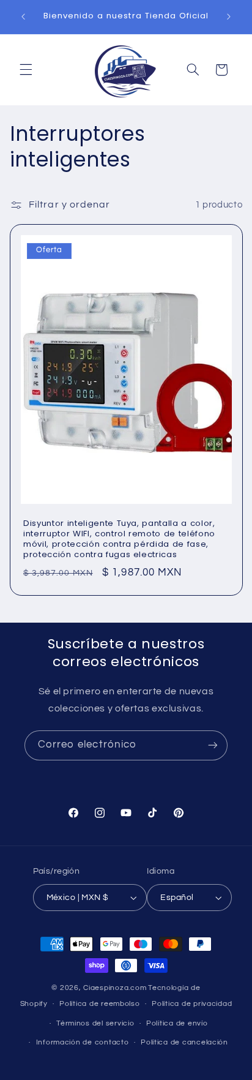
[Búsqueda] (193, 70)
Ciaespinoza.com (114, 987)
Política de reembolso (99, 1003)
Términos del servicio (95, 1023)
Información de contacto (82, 1042)
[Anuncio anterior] (23, 16)
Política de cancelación (184, 1042)
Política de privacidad (192, 1003)
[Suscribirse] (213, 745)
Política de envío (177, 1023)
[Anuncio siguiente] (228, 16)
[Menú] (26, 70)
